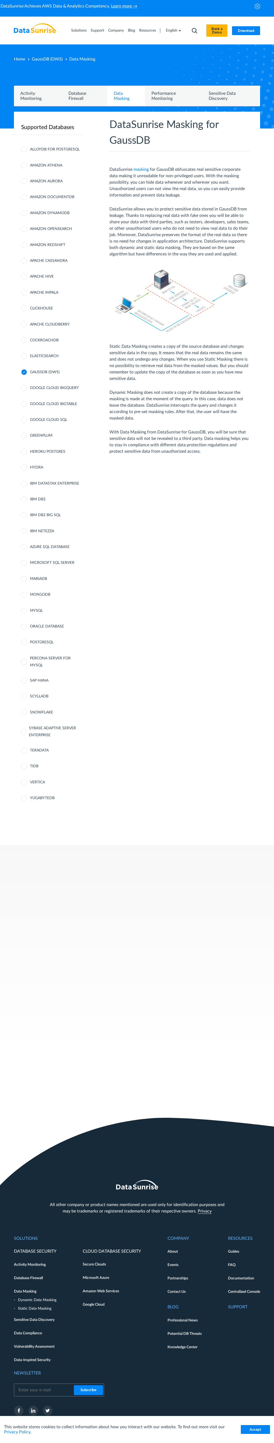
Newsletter (27, 1373)
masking (141, 169)
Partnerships (178, 1278)
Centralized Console (244, 1292)
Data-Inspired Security (32, 1360)
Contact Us (177, 1292)
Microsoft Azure (96, 1278)
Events (173, 1265)
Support (97, 30)
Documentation (241, 1278)
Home (19, 59)
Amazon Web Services (101, 1291)
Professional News (183, 1320)
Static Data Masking (34, 1308)
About (173, 1251)
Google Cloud (94, 1304)
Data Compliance (28, 1333)
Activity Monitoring (30, 1265)
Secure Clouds (94, 1264)
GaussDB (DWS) (47, 59)
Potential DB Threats (185, 1334)
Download (246, 31)
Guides (233, 1251)
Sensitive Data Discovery (34, 1320)
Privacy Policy (17, 1432)
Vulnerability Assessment (34, 1346)
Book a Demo (216, 30)
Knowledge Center (182, 1347)
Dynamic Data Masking (37, 1300)
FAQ (231, 1265)
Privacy (205, 1211)
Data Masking (25, 1291)
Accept (255, 1429)
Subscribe (89, 1390)
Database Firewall (28, 1278)
